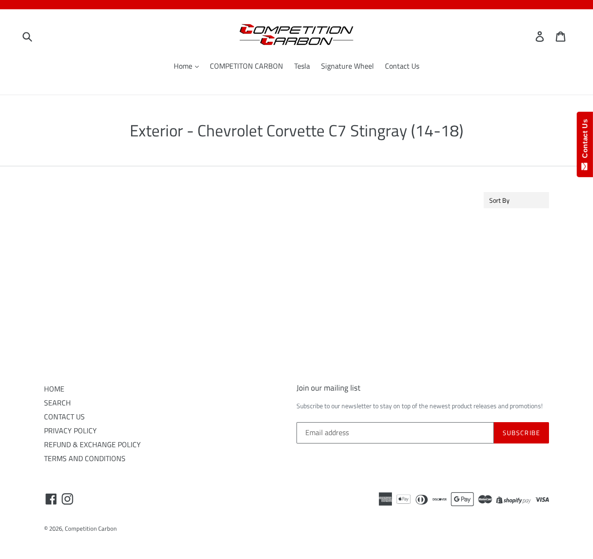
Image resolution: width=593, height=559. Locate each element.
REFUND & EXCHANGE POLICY (92, 444)
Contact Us (402, 65)
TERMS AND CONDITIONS (85, 458)
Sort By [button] (499, 200)
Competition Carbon (91, 528)
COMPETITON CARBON (246, 65)
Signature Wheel (347, 65)
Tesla (302, 65)
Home (184, 65)
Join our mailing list (328, 387)
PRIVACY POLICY (70, 430)
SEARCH (57, 402)
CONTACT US (64, 416)
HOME (54, 388)
